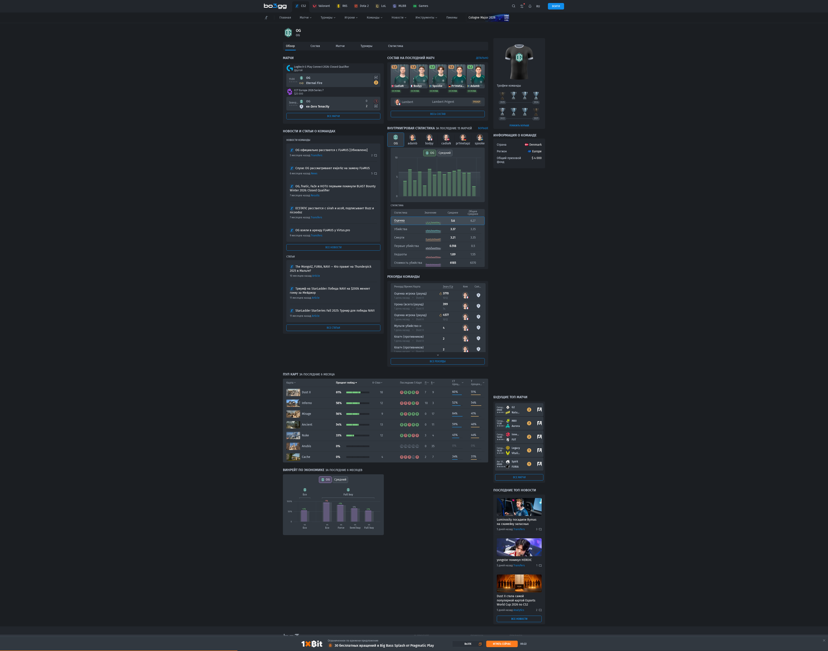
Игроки (350, 17)
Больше (483, 128)
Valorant (324, 6)
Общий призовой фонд (509, 160)
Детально (482, 57)
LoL (383, 6)
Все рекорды (438, 361)
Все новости (333, 247)
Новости (397, 17)
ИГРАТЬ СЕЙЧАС (502, 643)
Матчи (304, 17)
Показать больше (519, 125)
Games (423, 6)
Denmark (535, 145)
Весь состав (437, 114)
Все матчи (333, 116)
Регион (502, 151)
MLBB (402, 6)
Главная (285, 17)
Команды (373, 17)
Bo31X (467, 643)
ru (538, 6)
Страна (502, 145)
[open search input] (513, 6)
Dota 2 (364, 6)
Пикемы (451, 17)
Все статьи (333, 327)
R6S (344, 6)
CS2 (303, 6)
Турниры (326, 17)
